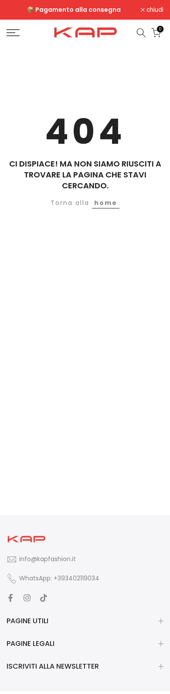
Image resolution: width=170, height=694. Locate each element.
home (105, 202)
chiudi (154, 10)
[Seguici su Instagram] (27, 598)
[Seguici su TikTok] (44, 598)
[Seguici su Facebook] (10, 598)
